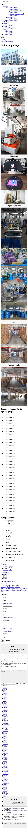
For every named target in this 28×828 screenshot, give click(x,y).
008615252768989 (7, 631)
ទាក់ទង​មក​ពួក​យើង (7, 34)
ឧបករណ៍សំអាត (23, 588)
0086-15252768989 (7, 606)
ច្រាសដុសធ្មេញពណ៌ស (14, 12)
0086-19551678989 (7, 603)
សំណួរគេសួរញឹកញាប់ (8, 24)
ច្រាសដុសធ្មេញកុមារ (10, 17)
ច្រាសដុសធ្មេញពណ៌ (13, 15)
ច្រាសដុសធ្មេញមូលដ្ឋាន (14, 9)
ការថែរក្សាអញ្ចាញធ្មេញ (5, 590)
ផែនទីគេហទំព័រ (10, 587)
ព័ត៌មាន (5, 23)
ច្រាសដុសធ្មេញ (4, 588)
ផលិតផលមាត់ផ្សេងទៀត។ (11, 20)
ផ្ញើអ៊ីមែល (3, 641)
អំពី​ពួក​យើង (5, 26)
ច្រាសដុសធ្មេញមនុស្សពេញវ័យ (12, 7)
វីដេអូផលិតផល (9, 32)
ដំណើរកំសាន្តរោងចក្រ (11, 28)
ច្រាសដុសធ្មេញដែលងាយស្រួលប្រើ (16, 14)
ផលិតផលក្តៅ (3, 587)
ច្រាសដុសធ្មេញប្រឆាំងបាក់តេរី (15, 10)
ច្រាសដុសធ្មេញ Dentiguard (13, 588)
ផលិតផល (5, 6)
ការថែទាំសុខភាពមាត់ (15, 590)
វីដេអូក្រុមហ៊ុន (9, 31)
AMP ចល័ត (17, 587)
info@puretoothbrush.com (9, 617)
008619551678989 (7, 628)
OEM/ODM (6, 21)
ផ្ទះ (4, 4)
